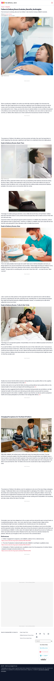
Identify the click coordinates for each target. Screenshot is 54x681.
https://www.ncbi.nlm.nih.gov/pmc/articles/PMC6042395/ (16, 550)
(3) (39, 394)
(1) (25, 382)
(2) (35, 387)
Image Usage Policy (24, 632)
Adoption (7, 7)
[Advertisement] (27, 92)
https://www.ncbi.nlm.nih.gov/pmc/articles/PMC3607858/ (16, 540)
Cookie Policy (29, 638)
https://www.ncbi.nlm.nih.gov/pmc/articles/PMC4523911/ (16, 544)
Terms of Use (23, 638)
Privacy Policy (30, 635)
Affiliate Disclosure (24, 635)
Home (2, 7)
